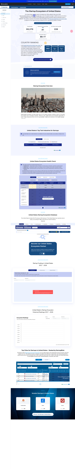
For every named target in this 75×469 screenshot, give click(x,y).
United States (23, 7)
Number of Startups (55, 144)
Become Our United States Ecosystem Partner (42, 59)
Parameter (23, 182)
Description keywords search (22, 230)
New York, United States (30, 376)
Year (59, 366)
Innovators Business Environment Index (58, 18)
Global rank (35, 144)
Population (49, 366)
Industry (26, 144)
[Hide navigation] (9, 10)
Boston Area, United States (30, 380)
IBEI (43, 27)
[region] (42, 236)
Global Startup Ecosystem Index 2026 (32, 45)
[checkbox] (45, 183)
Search (18, 362)
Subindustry (29, 366)
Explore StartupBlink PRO (47, 198)
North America (14, 7)
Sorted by (54, 362)
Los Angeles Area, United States (31, 378)
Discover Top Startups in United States (42, 414)
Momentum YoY (44, 144)
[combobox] (67, 7)
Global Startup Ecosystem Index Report (32, 352)
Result (45, 182)
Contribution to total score (52, 183)
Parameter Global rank (32, 183)
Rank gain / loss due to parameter (61, 183)
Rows (17, 382)
